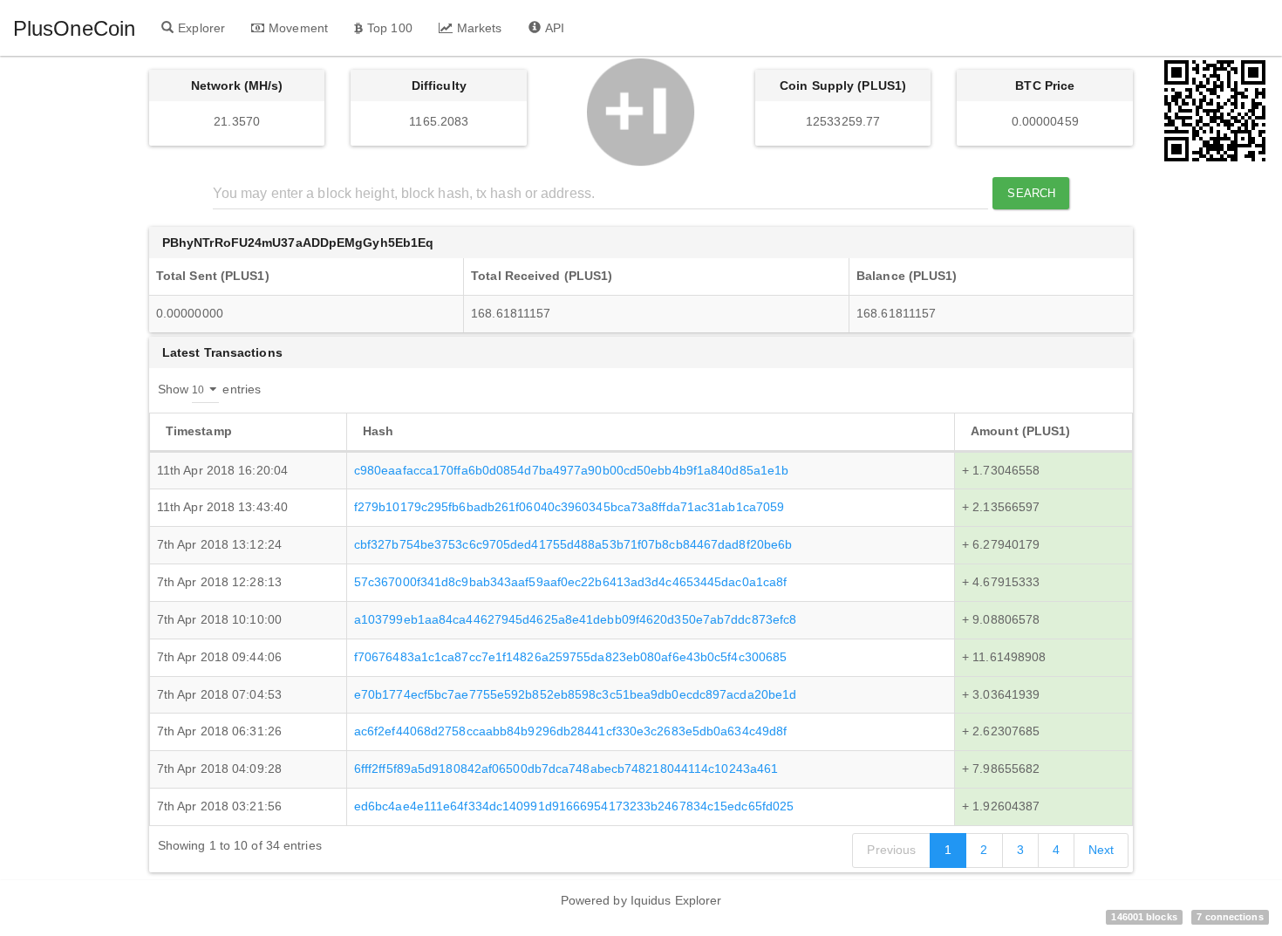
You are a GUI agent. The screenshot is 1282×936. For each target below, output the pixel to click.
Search (1031, 193)
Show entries (209, 388)
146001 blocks (1143, 917)
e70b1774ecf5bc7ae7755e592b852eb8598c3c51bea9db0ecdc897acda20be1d (575, 694)
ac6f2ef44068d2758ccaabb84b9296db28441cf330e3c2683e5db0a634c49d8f (570, 731)
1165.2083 (438, 121)
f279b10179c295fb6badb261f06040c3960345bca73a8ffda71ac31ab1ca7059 (569, 507)
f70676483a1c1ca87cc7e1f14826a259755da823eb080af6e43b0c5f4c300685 (570, 657)
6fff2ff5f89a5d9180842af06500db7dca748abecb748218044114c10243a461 (566, 768)
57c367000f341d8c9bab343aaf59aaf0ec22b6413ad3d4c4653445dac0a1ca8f (570, 582)
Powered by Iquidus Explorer (641, 900)
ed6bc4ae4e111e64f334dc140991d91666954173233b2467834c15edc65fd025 (574, 806)
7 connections (1230, 917)
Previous (891, 850)
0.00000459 (1045, 121)
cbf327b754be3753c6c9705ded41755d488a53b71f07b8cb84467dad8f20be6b (573, 544)
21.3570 (237, 121)
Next (1101, 850)
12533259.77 (843, 121)
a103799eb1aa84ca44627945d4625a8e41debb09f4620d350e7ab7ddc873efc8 (575, 619)
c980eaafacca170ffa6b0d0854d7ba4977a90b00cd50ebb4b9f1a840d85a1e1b (571, 470)
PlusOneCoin (74, 28)
